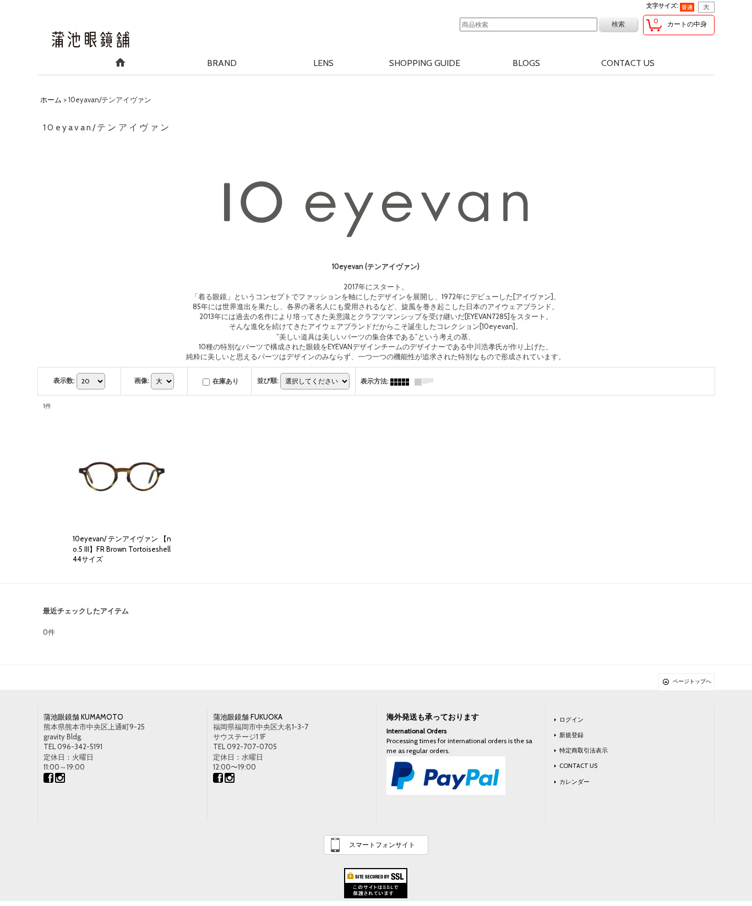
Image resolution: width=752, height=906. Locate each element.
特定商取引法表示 (583, 750)
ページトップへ (692, 681)
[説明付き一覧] (427, 381)
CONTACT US (578, 766)
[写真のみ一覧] (402, 381)
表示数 (64, 380)
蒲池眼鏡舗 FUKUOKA (247, 716)
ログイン (571, 719)
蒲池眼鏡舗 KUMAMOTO (83, 716)
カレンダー (574, 782)
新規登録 (571, 735)
